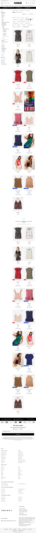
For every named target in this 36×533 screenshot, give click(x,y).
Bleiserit (19, 450)
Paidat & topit (21, 10)
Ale (18, 17)
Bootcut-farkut (20, 454)
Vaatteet (16, 10)
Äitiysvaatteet (3, 458)
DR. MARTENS (20, 474)
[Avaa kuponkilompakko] (26, 3)
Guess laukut (20, 458)
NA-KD (19, 477)
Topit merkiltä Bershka (4, 483)
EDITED (2, 473)
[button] (25, 14)
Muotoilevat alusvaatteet (22, 461)
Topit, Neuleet (3, 498)
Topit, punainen (20, 490)
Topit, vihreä (3, 490)
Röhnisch (19, 478)
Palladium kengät (20, 453)
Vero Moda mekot (3, 457)
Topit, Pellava (20, 499)
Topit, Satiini (20, 498)
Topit (26, 10)
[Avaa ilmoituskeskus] (30, 3)
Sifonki (29, 10)
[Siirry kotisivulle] (6, 507)
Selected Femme (3, 477)
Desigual (2, 470)
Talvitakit (2, 462)
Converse (2, 469)
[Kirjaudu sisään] (28, 3)
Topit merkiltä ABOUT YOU (22, 483)
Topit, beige (20, 491)
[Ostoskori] (34, 3)
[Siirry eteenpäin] (32, 5)
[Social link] (2, 510)
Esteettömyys (15, 530)
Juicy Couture (20, 470)
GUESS (2, 474)
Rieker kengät (3, 461)
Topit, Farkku (3, 499)
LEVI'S (19, 469)
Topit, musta (3, 491)
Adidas (2, 478)
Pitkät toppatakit (3, 454)
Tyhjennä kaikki (26, 26)
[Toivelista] (32, 3)
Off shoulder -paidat (4, 451)
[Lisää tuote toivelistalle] (21, 30)
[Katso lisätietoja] (18, 47)
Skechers (2, 466)
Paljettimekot (20, 457)
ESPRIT (19, 473)
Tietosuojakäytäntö (5, 438)
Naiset (13, 10)
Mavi (18, 466)
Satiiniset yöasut (3, 453)
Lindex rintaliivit (20, 462)
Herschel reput (20, 451)
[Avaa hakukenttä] (34, 5)
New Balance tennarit (4, 450)
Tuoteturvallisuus (20, 530)
